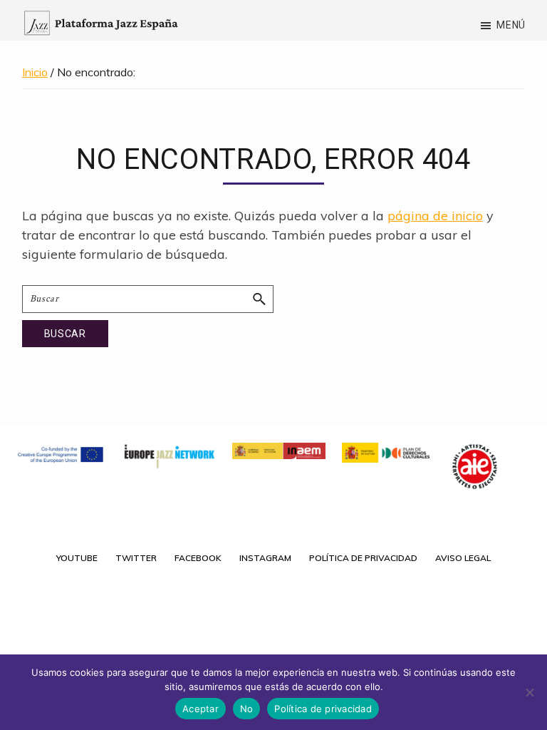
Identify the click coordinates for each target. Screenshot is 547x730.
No (247, 708)
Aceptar (200, 708)
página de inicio (435, 215)
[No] (529, 692)
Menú (511, 25)
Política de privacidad (323, 708)
